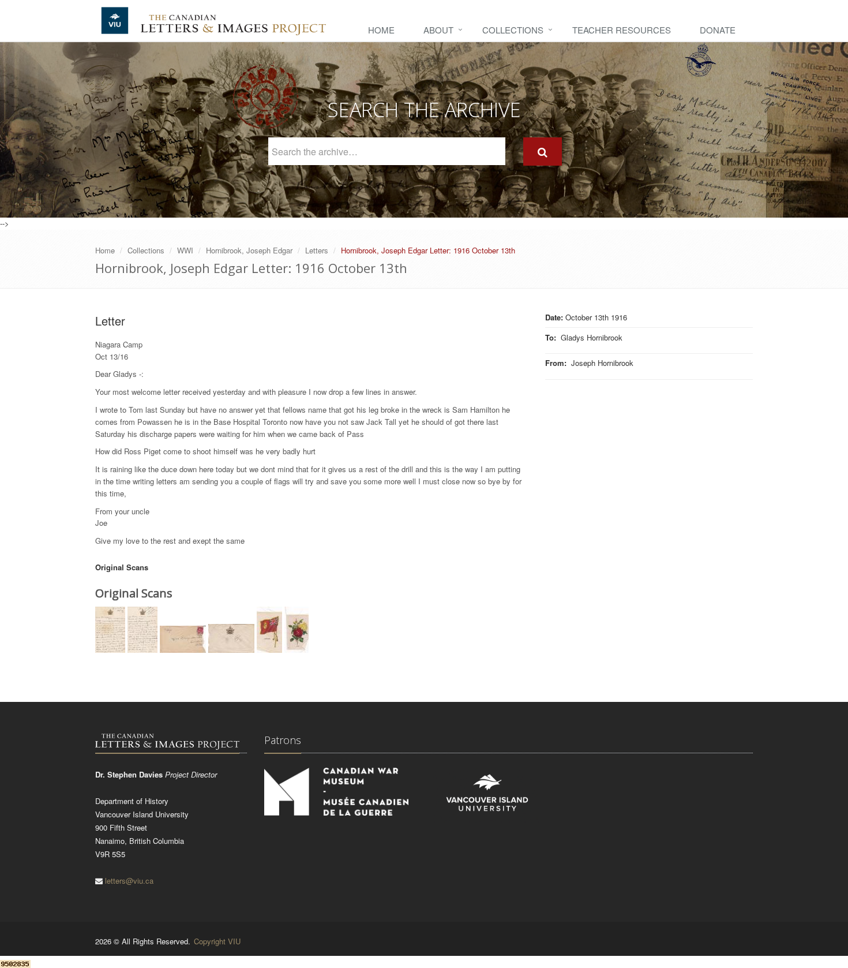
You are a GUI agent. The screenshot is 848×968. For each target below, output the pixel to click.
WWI (185, 250)
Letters (316, 250)
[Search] (542, 151)
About (438, 30)
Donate (718, 30)
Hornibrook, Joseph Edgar (249, 250)
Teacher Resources (621, 30)
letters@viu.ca (129, 880)
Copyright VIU (217, 941)
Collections (512, 30)
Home (381, 30)
